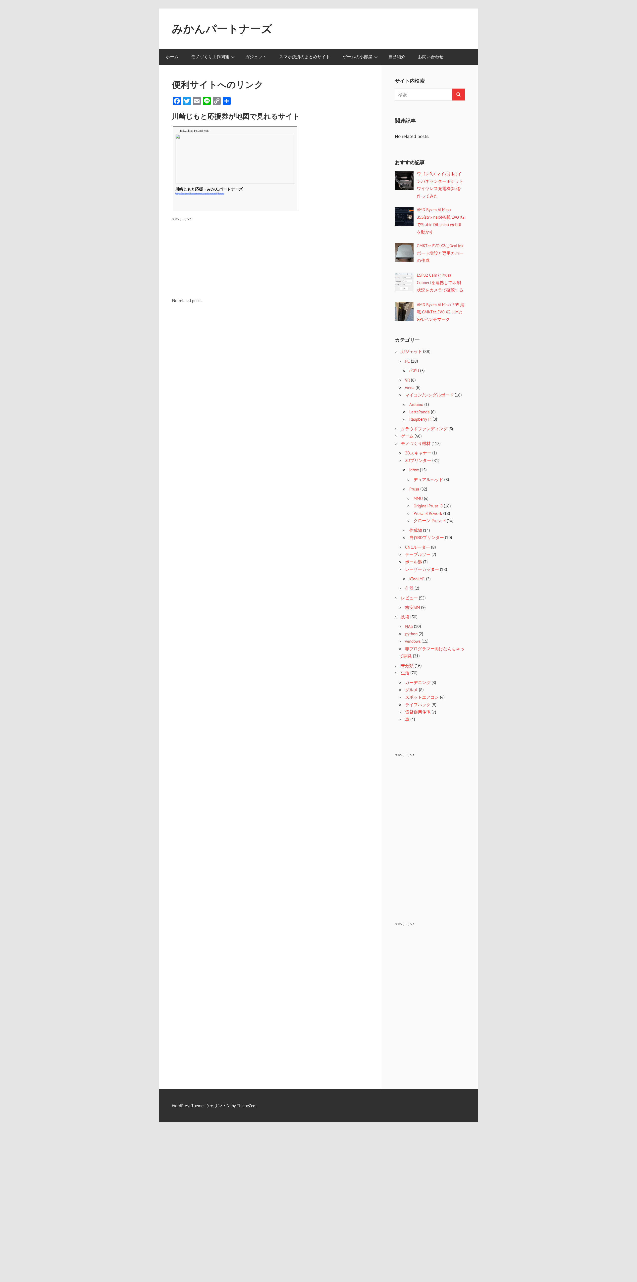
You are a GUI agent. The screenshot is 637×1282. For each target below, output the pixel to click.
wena (410, 387)
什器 (409, 588)
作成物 (415, 530)
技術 (405, 616)
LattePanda (419, 411)
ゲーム (407, 436)
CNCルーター (417, 547)
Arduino (416, 404)
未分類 (407, 665)
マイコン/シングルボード (429, 394)
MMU (418, 498)
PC (407, 361)
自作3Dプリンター (426, 537)
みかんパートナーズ (222, 28)
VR (407, 380)
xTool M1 (417, 578)
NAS (409, 626)
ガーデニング (417, 682)
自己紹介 (396, 56)
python (411, 633)
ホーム (172, 56)
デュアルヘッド (428, 479)
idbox (414, 469)
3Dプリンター (418, 460)
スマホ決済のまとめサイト (304, 56)
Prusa (414, 489)
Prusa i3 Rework (428, 513)
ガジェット (255, 56)
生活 (405, 672)
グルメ (411, 689)
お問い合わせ (430, 56)
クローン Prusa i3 (430, 520)
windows (413, 641)
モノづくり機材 (415, 443)
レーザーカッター (422, 569)
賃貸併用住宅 (417, 712)
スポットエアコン (422, 697)
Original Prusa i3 (428, 505)
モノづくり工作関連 (210, 56)
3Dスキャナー (418, 452)
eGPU (414, 370)
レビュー (409, 597)
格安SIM (412, 607)
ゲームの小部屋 (357, 56)
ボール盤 (413, 561)
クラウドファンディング (424, 428)
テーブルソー (417, 554)
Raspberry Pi (420, 419)
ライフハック (417, 704)
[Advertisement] (271, 257)
